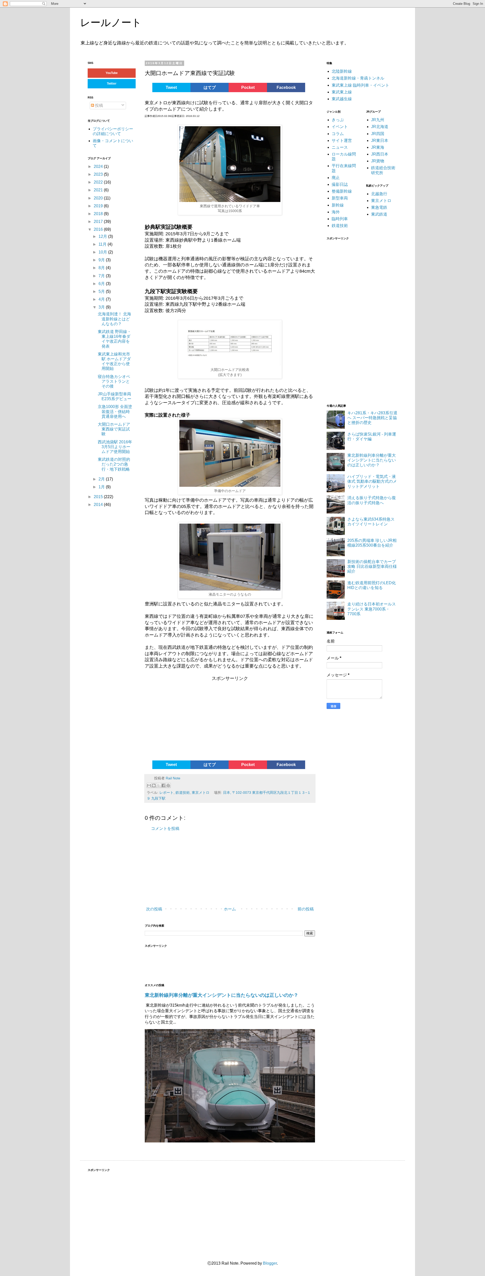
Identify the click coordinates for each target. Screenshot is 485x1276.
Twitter (111, 83)
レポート (166, 792)
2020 (99, 198)
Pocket (248, 87)
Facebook (286, 87)
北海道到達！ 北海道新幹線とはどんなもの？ (114, 319)
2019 (99, 206)
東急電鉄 (379, 207)
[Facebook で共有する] (163, 785)
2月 (102, 479)
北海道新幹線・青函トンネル (358, 78)
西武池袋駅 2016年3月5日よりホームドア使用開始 (115, 447)
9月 (102, 260)
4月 (102, 299)
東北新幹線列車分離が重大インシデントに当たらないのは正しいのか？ (221, 995)
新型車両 (340, 198)
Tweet (171, 87)
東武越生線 (342, 99)
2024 (99, 166)
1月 (102, 487)
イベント (340, 126)
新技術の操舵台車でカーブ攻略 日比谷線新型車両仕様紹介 (372, 566)
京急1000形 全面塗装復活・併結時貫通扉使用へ (115, 411)
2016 (99, 229)
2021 (99, 190)
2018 (99, 214)
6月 (102, 284)
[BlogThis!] (153, 785)
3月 (102, 307)
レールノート (111, 22)
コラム (338, 134)
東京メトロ (200, 792)
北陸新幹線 (342, 71)
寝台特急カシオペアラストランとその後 (114, 381)
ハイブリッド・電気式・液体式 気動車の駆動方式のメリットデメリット (372, 481)
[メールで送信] (149, 785)
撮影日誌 (340, 184)
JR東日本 (379, 140)
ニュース (340, 147)
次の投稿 (154, 909)
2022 (99, 182)
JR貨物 (377, 161)
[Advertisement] (183, 720)
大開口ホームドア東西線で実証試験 (114, 429)
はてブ (210, 87)
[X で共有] (158, 785)
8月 (102, 268)
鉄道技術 (183, 792)
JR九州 (377, 120)
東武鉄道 (379, 214)
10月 (103, 252)
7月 (102, 276)
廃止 (336, 177)
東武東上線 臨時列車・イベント (360, 85)
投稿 (98, 105)
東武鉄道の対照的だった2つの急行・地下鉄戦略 (114, 464)
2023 (99, 174)
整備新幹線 (342, 191)
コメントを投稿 (165, 828)
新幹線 (338, 205)
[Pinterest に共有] (168, 785)
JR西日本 (379, 154)
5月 (102, 291)
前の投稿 (306, 909)
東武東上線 (342, 92)
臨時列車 (340, 219)
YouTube (112, 73)
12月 (103, 236)
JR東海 (377, 147)
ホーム (230, 909)
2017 (99, 221)
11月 (103, 244)
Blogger (270, 1263)
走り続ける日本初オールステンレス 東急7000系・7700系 (371, 609)
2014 (99, 504)
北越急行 (379, 194)
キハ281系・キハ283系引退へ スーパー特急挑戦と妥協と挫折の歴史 (372, 418)
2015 (99, 497)
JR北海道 (379, 126)
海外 (336, 212)
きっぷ (338, 120)
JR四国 (377, 134)
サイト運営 (342, 140)
